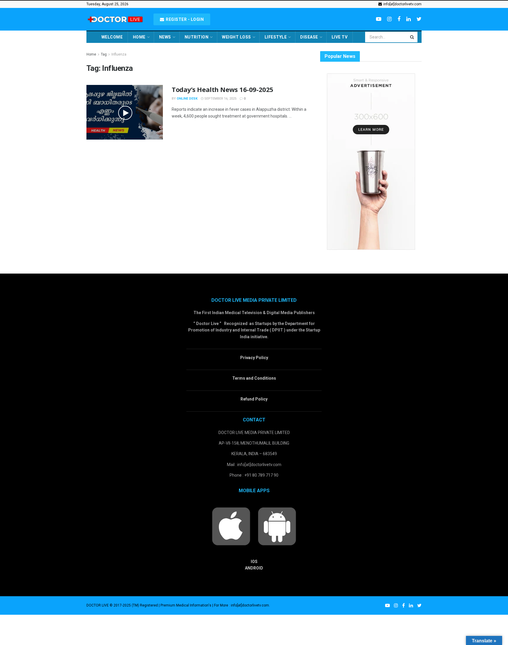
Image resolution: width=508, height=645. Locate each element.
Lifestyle (276, 37)
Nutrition (197, 37)
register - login (184, 19)
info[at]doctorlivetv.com (402, 4)
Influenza (118, 54)
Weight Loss (236, 37)
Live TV (340, 37)
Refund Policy (254, 399)
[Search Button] (412, 37)
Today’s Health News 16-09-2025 (222, 89)
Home (139, 37)
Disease (309, 37)
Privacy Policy (254, 357)
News (165, 37)
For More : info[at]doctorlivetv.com (241, 605)
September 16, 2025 (219, 98)
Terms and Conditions (254, 378)
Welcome (112, 37)
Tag (104, 54)
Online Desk (187, 98)
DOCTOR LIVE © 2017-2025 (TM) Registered (122, 605)
